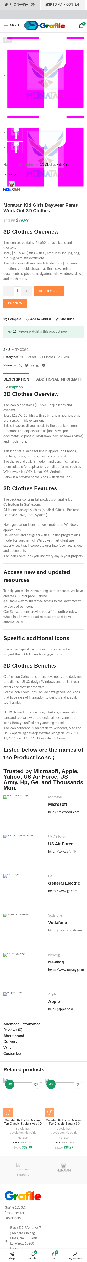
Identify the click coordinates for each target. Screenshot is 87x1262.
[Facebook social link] (15, 365)
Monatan (23, 1137)
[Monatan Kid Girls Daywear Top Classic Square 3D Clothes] (64, 1097)
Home (7, 165)
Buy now (15, 303)
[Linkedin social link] (32, 365)
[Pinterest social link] (26, 365)
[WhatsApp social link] (38, 365)
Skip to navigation (20, 4)
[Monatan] (64, 1170)
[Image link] (23, 1195)
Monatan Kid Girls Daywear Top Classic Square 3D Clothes (64, 1124)
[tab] (16, 378)
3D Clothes (26, 165)
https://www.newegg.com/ (67, 970)
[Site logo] (44, 25)
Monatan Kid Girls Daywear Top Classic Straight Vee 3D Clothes (23, 1124)
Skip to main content (63, 4)
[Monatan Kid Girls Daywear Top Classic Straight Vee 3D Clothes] (22, 1097)
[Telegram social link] (44, 365)
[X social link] (20, 365)
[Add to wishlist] (36, 1084)
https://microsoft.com (63, 812)
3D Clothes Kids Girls (54, 165)
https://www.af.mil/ (62, 851)
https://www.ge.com (62, 891)
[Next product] (15, 174)
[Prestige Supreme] (23, 1170)
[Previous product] (5, 174)
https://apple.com (60, 1009)
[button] (8, 1112)
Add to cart (49, 291)
